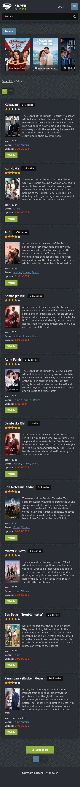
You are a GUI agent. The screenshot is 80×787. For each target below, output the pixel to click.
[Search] (74, 16)
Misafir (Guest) (15, 551)
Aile (7, 232)
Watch (11, 155)
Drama (26, 145)
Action (17, 272)
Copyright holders (32, 773)
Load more (42, 749)
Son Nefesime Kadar (19, 487)
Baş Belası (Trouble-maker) (24, 615)
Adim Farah (13, 360)
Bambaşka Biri (15, 296)
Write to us (51, 773)
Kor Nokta (12, 168)
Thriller (26, 400)
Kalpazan (11, 105)
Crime (16, 145)
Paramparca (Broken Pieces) (25, 678)
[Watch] (17, 6)
